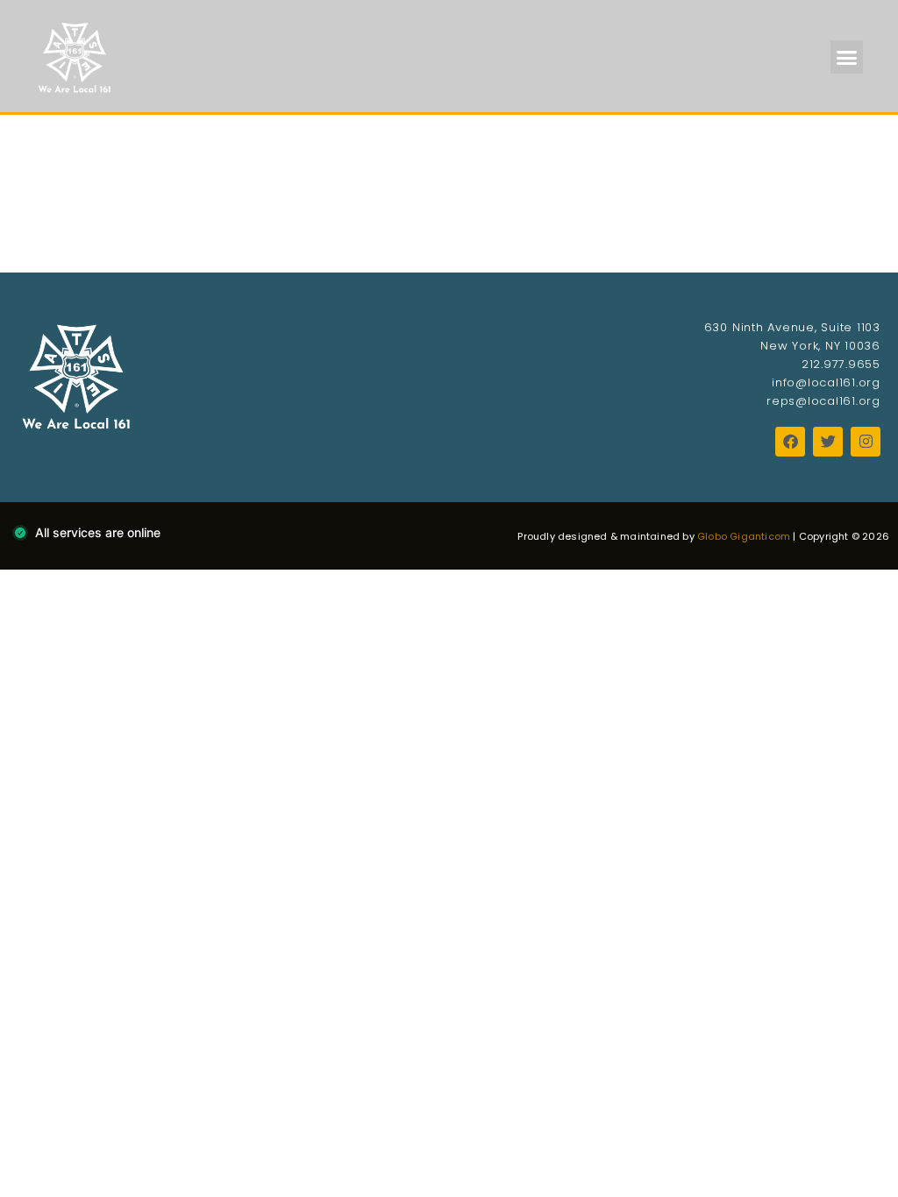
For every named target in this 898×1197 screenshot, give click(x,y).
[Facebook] (790, 442)
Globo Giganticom (743, 536)
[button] (847, 57)
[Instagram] (865, 442)
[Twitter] (828, 442)
